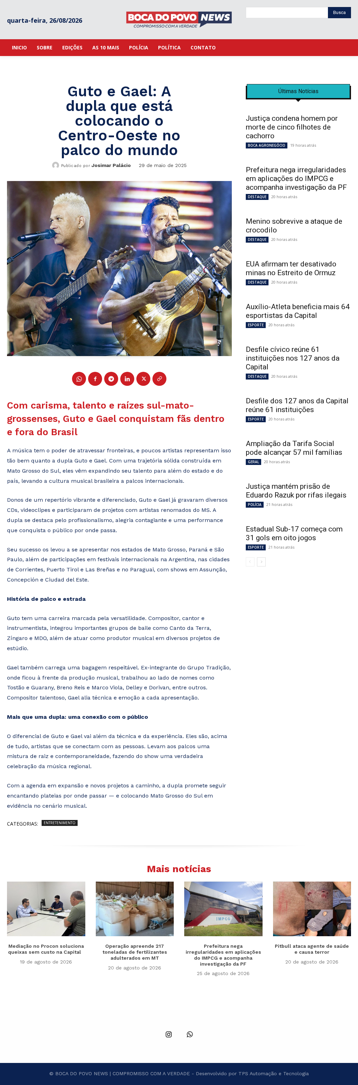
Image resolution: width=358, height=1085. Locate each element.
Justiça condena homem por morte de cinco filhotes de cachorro (292, 127)
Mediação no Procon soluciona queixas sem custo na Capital (46, 949)
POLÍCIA (255, 504)
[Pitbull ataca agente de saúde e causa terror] (312, 909)
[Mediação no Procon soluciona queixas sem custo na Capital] (46, 909)
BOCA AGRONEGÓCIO (266, 145)
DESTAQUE (257, 196)
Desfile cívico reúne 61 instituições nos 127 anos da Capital (292, 358)
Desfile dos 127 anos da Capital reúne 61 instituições (297, 405)
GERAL (253, 461)
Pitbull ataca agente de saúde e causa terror (312, 949)
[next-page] (261, 561)
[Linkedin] (127, 379)
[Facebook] (95, 379)
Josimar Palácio (111, 165)
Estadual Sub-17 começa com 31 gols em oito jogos (294, 533)
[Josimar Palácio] (56, 165)
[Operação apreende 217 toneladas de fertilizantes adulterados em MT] (135, 909)
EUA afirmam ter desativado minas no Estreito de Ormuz (291, 268)
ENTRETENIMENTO (60, 822)
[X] (143, 379)
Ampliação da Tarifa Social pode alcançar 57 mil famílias (294, 448)
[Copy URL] (159, 379)
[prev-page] (250, 561)
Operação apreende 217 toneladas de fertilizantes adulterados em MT (134, 952)
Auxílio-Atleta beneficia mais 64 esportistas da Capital (298, 311)
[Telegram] (111, 379)
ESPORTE (256, 324)
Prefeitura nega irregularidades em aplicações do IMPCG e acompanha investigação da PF (296, 179)
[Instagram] (168, 1035)
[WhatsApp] (79, 379)
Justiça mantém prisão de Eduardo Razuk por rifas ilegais (296, 490)
